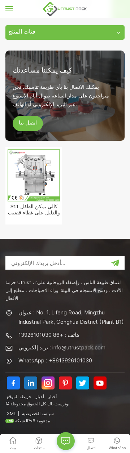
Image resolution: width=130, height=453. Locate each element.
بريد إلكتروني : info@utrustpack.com (61, 347)
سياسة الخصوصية (38, 413)
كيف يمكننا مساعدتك (42, 70)
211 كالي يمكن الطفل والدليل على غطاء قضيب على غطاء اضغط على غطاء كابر (34, 211)
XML (11, 413)
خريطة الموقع (19, 396)
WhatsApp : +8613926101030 (55, 360)
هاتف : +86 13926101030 (48, 334)
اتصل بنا (28, 123)
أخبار (39, 396)
